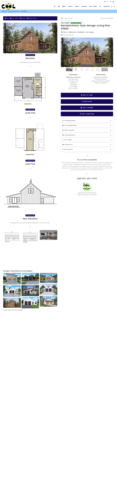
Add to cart (87, 95)
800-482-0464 (6, 1)
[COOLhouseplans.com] (8, 6)
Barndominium (64, 21)
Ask (17, 18)
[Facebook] (107, 1)
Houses (77, 6)
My (65, 6)
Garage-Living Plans (14, 11)
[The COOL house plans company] (87, 187)
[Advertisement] (30, 257)
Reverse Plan (30, 55)
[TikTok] (113, 1)
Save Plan (87, 101)
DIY (100, 6)
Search (70, 6)
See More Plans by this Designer (13, 310)
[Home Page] (59, 6)
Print (7, 18)
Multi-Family (93, 6)
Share (12, 18)
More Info (107, 6)
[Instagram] (110, 1)
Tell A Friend (87, 108)
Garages (84, 6)
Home (5, 11)
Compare (23, 18)
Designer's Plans (32, 18)
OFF (72, 18)
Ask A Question (87, 114)
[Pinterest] (104, 1)
